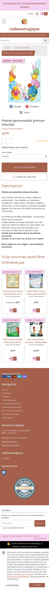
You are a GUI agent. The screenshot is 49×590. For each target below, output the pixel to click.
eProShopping (34, 543)
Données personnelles (10, 445)
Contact (30, 14)
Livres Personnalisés (12, 128)
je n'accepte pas (12, 585)
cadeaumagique (9, 400)
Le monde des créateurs (12, 410)
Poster (26, 112)
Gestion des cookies (9, 441)
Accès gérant (41, 538)
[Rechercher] (45, 40)
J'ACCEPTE (37, 585)
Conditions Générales (11, 403)
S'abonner (40, 523)
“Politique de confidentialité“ (18, 576)
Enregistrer (34, 106)
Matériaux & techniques (12, 407)
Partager (17, 106)
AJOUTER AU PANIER (24, 167)
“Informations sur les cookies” (22, 574)
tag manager (8, 418)
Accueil (7, 48)
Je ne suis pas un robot (15, 528)
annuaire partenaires (11, 414)
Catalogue (7, 393)
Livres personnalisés (22, 48)
